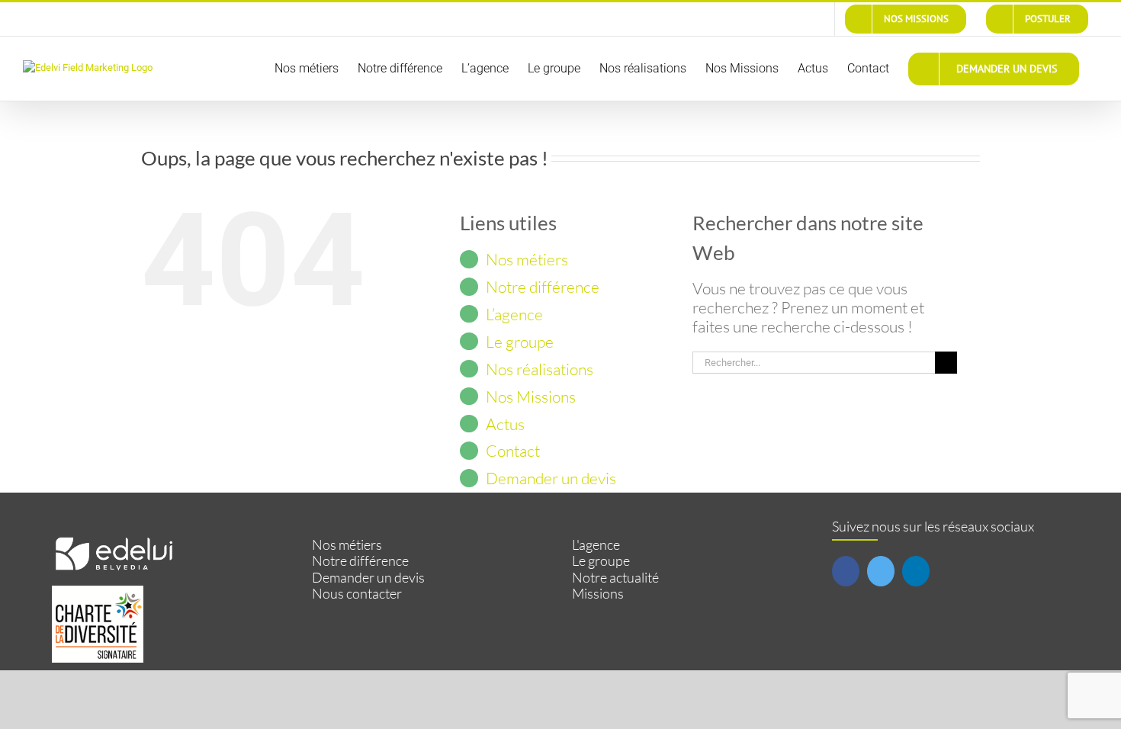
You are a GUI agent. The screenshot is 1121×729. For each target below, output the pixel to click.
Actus (505, 424)
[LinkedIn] (916, 571)
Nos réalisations (539, 369)
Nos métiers (527, 259)
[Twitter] (881, 571)
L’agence (514, 314)
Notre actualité (615, 578)
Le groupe (520, 342)
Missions (598, 594)
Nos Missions (531, 396)
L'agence (596, 545)
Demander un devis (551, 478)
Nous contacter (357, 594)
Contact (513, 451)
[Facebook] (845, 571)
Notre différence (542, 287)
